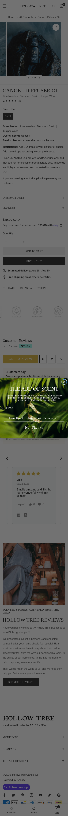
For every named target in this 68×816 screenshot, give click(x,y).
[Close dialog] (64, 381)
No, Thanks (34, 427)
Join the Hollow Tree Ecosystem (34, 418)
